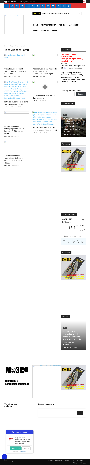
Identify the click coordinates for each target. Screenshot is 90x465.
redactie (7, 76)
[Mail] (22, 6)
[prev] (79, 13)
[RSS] (32, 6)
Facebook (7, 418)
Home (6, 46)
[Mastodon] (63, 6)
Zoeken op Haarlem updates (71, 90)
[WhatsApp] (48, 6)
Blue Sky (79, 75)
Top (65, 115)
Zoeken (80, 94)
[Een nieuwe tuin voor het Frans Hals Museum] (45, 87)
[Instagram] (12, 6)
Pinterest (81, 79)
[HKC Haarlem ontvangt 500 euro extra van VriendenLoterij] (45, 118)
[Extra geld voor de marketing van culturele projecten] (16, 90)
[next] (83, 13)
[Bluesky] (58, 6)
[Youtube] (53, 6)
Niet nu (26, 448)
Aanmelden (16, 448)
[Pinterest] (27, 6)
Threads (64, 75)
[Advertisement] (75, 194)
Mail (29, 410)
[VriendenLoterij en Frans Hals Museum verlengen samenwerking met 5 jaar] (45, 60)
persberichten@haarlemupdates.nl (73, 66)
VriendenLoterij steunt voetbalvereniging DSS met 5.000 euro (15, 71)
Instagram (7, 427)
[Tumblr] (37, 6)
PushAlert (23, 451)
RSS (29, 425)
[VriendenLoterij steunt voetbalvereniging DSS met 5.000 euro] (16, 60)
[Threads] (68, 6)
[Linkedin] (17, 6)
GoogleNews (66, 77)
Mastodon (14, 455)
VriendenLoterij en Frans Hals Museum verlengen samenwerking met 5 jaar (44, 71)
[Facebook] (6, 6)
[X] (42, 6)
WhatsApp (77, 72)
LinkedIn (64, 79)
